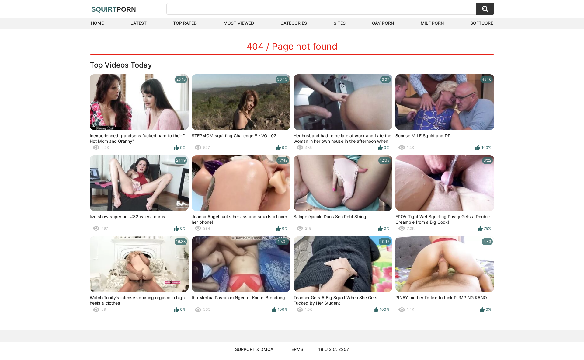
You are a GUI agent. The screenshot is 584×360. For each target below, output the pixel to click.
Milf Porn (432, 23)
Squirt (113, 9)
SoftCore (481, 23)
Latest (138, 23)
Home (97, 23)
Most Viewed (239, 23)
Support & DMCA (254, 349)
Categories (293, 23)
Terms (296, 349)
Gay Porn (383, 23)
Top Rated (185, 23)
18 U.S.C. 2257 (333, 349)
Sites (340, 23)
